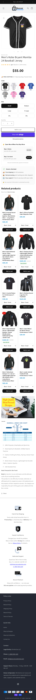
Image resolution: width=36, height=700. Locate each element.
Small (9, 106)
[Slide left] (14, 52)
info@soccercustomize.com (18, 564)
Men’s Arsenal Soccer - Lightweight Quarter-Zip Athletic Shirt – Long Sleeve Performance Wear (9, 216)
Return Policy (17, 543)
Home (5, 627)
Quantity (3, 120)
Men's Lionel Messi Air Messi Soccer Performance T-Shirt (26, 330)
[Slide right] (22, 52)
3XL (26, 116)
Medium (26, 106)
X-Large (26, 111)
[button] (3, 8)
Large (9, 111)
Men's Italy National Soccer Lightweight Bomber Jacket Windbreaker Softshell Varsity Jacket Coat (8, 333)
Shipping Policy (7, 608)
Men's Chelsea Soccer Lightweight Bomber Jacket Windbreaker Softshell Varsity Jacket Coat (26, 255)
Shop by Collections (9, 635)
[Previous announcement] (3, 2)
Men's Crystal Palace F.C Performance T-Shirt (8, 294)
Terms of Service (8, 616)
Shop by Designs (8, 631)
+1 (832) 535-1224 (18, 566)
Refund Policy (7, 604)
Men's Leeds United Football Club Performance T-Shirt (26, 373)
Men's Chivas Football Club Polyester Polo (27, 213)
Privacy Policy (7, 601)
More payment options (18, 138)
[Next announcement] (33, 2)
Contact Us (6, 639)
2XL (9, 116)
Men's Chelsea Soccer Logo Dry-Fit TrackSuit (26, 294)
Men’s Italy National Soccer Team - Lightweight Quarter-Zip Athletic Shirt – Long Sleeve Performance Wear (9, 256)
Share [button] (5, 493)
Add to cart (9, 229)
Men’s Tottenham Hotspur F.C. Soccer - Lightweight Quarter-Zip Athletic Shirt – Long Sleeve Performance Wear (9, 376)
